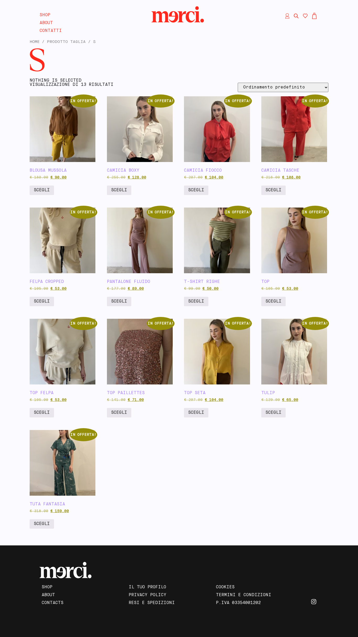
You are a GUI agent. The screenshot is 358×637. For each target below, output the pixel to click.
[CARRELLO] (314, 16)
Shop (45, 15)
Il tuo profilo (147, 587)
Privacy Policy (147, 595)
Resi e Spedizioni (152, 603)
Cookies (225, 587)
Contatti (51, 31)
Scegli (42, 190)
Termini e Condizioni (243, 595)
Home (35, 42)
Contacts (52, 603)
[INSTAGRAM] (314, 602)
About (46, 23)
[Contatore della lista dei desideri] (305, 16)
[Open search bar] (296, 16)
